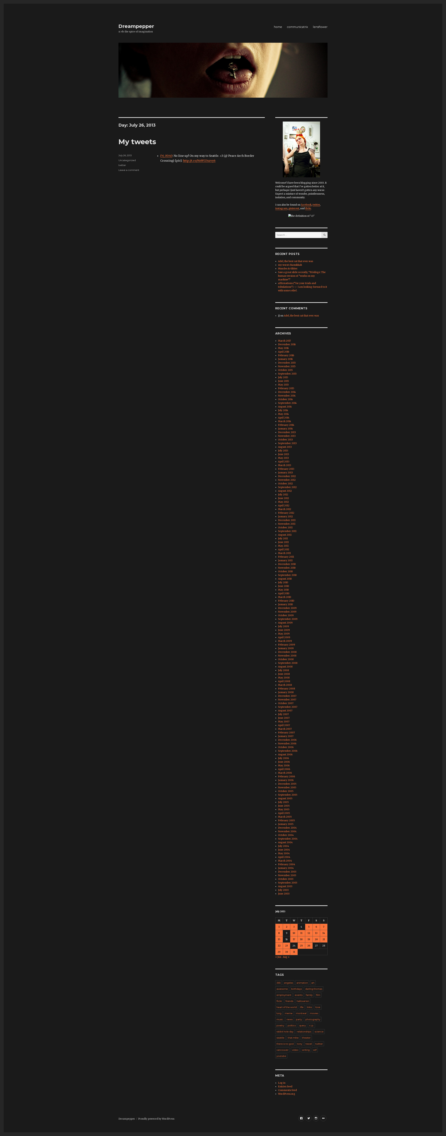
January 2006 (286, 780)
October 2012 (285, 483)
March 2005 (285, 816)
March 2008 (285, 685)
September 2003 (287, 882)
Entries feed (285, 1086)
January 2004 (286, 868)
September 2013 (287, 443)
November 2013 (287, 436)
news (290, 1019)
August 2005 (285, 798)
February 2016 (286, 355)
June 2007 (284, 717)
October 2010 (285, 571)
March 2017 (284, 340)
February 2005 (286, 820)
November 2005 (287, 787)
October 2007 (285, 703)
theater (306, 1037)
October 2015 (285, 370)
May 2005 (283, 809)
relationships (304, 1031)
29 (279, 951)
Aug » (286, 957)
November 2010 (287, 567)
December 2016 (287, 344)
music (279, 1019)
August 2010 (285, 578)
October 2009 (286, 615)
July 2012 (283, 494)
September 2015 (287, 373)
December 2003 (287, 871)
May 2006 (284, 765)
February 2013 (286, 468)
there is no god (285, 1043)
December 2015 (287, 362)
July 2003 (283, 890)
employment (283, 995)
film (318, 995)
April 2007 (284, 725)
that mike (293, 1037)
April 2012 (283, 505)
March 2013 (284, 465)
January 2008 (286, 692)
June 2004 (284, 849)
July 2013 (283, 450)
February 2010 (286, 600)
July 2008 (283, 670)
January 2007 (285, 736)
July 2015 (283, 377)
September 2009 (287, 619)
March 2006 (285, 772)
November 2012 (287, 479)
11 (301, 933)
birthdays (296, 988)
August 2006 (285, 754)
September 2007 (287, 706)
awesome (282, 988)
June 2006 (284, 761)
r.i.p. (311, 1025)
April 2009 (284, 637)
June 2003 (284, 893)
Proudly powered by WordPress (156, 1118)
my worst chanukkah (290, 264)
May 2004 (284, 853)
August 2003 (285, 886)
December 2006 (287, 739)
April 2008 (284, 681)
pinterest (294, 208)
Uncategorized (127, 160)
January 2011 (285, 560)
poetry (280, 1025)
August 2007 (285, 710)
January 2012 (285, 516)
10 (294, 933)
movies (314, 1013)
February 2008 (286, 688)
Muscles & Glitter (288, 268)
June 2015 (283, 381)
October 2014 (285, 399)
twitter (122, 165)
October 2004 (286, 835)
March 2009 (285, 641)
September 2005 (287, 794)
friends (289, 1001)
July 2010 (283, 582)
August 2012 (285, 490)
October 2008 (286, 659)
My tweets (137, 141)
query (302, 1025)
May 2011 (283, 545)
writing (306, 1049)
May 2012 (283, 501)
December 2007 (287, 696)
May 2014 (283, 414)
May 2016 (283, 348)
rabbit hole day (284, 1031)
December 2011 (286, 520)
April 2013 (283, 461)
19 (309, 939)
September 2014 (287, 403)
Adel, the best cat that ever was (295, 261)
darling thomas (313, 988)
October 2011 (285, 527)
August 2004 (285, 842)
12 (309, 933)
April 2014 (283, 417)
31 (294, 951)
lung (278, 1013)
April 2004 (284, 857)
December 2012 (287, 476)
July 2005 (283, 802)
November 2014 (287, 395)
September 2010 (287, 575)
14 (323, 933)
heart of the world (286, 1007)
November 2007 (287, 699)
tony (299, 1043)
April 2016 (283, 351)
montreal (301, 1013)
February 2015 (286, 388)
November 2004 (287, 831)
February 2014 (286, 425)
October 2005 (285, 791)
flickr (308, 208)
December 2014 (287, 392)
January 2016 (285, 359)
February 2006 (286, 776)
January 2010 (285, 604)
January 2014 (285, 428)
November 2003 (287, 875)
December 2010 (287, 564)
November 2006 (287, 743)
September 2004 (288, 838)
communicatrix (297, 27)
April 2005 (284, 813)
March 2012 (284, 509)
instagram (281, 208)
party (299, 1019)
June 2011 (283, 542)
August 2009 (285, 622)
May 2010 (283, 589)
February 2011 (286, 556)
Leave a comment (128, 170)
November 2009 (287, 611)
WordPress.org (286, 1093)
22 (279, 945)
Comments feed (287, 1090)
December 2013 (287, 432)
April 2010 (283, 593)
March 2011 (284, 553)
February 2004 (286, 864)
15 (279, 939)
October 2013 (285, 439)
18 (301, 939)
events (298, 995)
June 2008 (284, 674)
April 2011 (283, 549)
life (301, 1007)
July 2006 (283, 758)
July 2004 (283, 846)
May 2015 (283, 384)
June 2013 (283, 454)
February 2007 (286, 732)
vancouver (282, 1049)
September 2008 (287, 663)
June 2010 (283, 586)
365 (278, 982)
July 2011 (283, 538)
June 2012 (283, 498)
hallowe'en (303, 1001)
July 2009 (283, 626)
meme (289, 1013)
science (319, 1031)
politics (292, 1025)
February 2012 (286, 512)
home (278, 27)
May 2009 (284, 633)
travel (309, 1043)
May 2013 (283, 457)
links (309, 1007)
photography (312, 1019)
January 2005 (285, 824)
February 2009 (286, 644)
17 (294, 939)
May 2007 (283, 721)
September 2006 (287, 750)
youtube (281, 1056)
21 (323, 939)
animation (302, 982)
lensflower (320, 27)
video (295, 1049)
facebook (306, 204)
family (309, 995)
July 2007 (283, 714)
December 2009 (287, 608)
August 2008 (285, 666)
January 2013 (285, 472)
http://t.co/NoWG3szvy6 (199, 160)
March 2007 (285, 728)
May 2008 (284, 677)
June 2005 (284, 805)
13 (316, 933)
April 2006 (284, 769)
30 (286, 951)
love (317, 1007)
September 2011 (287, 531)
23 (286, 945)
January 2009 (286, 648)
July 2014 (283, 410)
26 (308, 945)
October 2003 (285, 879)
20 (316, 939)
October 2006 (286, 747)
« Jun (278, 957)
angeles (288, 982)
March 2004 (285, 860)
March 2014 (284, 421)
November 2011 (286, 523)
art (312, 982)
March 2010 (284, 597)
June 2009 (284, 630)
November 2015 (286, 366)
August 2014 (285, 406)
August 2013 (285, 447)
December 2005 (287, 783)
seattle (280, 1037)
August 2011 (284, 534)
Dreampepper (136, 26)
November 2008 (287, 655)
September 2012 (287, 487)
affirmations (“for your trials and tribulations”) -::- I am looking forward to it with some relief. (302, 287)
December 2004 (287, 827)
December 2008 (287, 652)
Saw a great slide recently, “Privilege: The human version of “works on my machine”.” (302, 276)
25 (301, 945)
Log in (281, 1082)
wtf (315, 1049)
